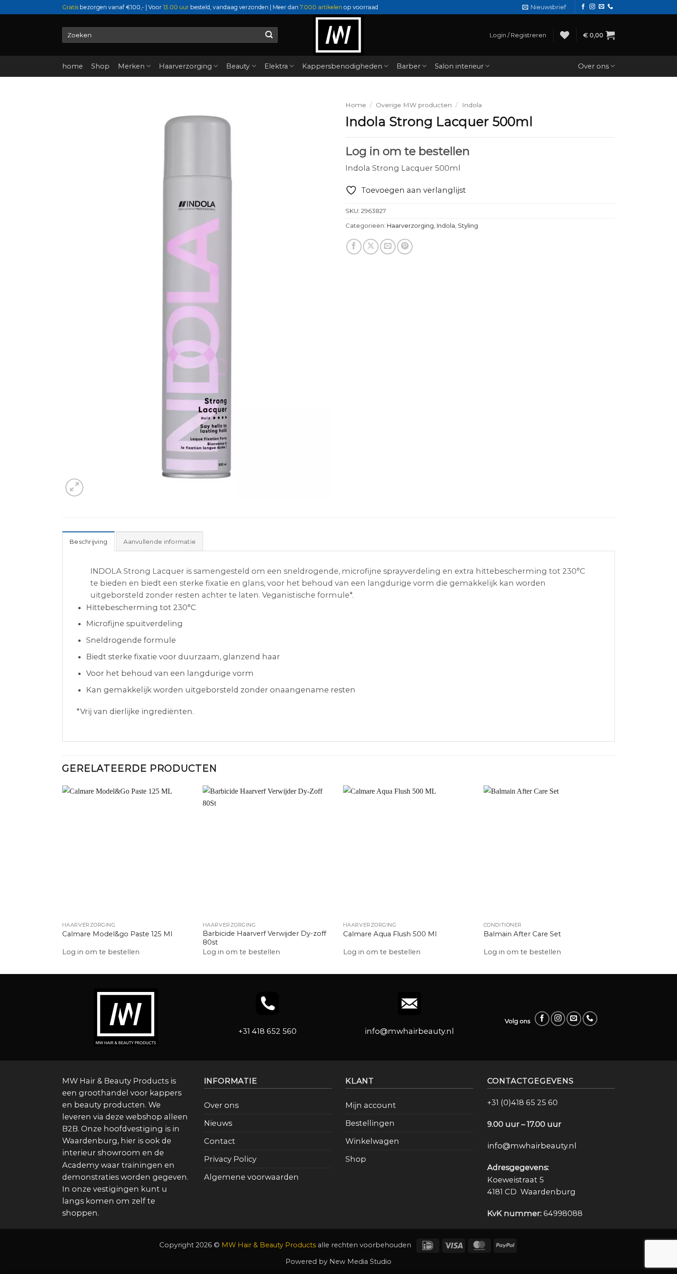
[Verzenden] (269, 35)
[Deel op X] (371, 246)
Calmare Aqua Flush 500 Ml (390, 934)
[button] (544, 7)
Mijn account (370, 1105)
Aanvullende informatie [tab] (159, 541)
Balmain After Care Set (522, 934)
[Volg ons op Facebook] (583, 7)
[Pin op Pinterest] (405, 246)
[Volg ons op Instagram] (592, 7)
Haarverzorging (185, 66)
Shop (100, 66)
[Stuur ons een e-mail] (601, 7)
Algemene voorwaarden (251, 1177)
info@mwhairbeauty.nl (409, 1031)
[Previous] (63, 878)
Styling (468, 225)
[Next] (614, 878)
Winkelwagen (372, 1141)
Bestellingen (370, 1123)
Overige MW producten (414, 105)
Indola (472, 105)
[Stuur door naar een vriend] (388, 246)
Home (355, 105)
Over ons (593, 66)
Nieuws (218, 1123)
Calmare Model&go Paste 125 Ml (117, 934)
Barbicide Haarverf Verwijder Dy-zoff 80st (264, 937)
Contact (219, 1141)
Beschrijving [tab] (88, 541)
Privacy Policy (230, 1159)
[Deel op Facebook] (354, 246)
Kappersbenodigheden (342, 66)
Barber (408, 66)
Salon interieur (459, 66)
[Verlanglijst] (564, 35)
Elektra (276, 66)
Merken (131, 66)
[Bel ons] (610, 7)
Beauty (238, 66)
